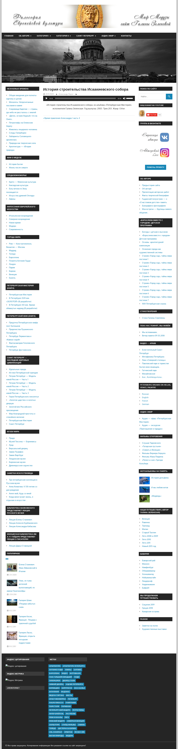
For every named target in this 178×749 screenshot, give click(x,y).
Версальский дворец (18, 448)
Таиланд (146, 525)
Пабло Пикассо (56, 703)
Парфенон (66, 706)
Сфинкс (81, 725)
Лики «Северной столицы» (154, 360)
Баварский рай (148, 560)
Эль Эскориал (55, 732)
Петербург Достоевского (20, 350)
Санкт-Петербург (85, 36)
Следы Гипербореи (17, 133)
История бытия (16, 164)
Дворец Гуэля (69, 681)
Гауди (76, 677)
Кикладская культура (18, 185)
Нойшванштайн (149, 577)
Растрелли (70, 714)
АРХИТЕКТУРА (54, 666)
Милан (145, 529)
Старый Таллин (149, 532)
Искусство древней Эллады (21, 195)
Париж (12, 267)
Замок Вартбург (16, 455)
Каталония (54, 692)
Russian (145, 394)
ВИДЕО (64, 673)
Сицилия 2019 (148, 604)
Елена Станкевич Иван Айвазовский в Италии (28, 568)
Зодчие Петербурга (74, 684)
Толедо (12, 254)
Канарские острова (150, 611)
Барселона (14, 257)
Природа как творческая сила (22, 143)
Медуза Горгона (56, 695)
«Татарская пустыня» (151, 446)
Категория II (62, 36)
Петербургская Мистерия (20, 294)
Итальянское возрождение (21, 215)
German (145, 404)
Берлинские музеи (17, 462)
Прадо (12, 438)
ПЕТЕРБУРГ (72, 699)
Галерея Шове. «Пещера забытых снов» (27, 603)
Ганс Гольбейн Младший (60, 677)
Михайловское (148, 373)
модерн (69, 736)
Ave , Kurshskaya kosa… (152, 377)
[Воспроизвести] (46, 98)
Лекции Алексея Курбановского (23, 523)
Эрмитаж (68, 732)
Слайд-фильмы (69, 725)
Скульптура (54, 725)
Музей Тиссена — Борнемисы (22, 441)
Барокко (77, 670)
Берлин (12, 271)
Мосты (69, 695)
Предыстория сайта (151, 185)
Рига (67, 717)
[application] (89, 98)
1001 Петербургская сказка (154, 303)
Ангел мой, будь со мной (20, 493)
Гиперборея (54, 681)
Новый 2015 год (149, 546)
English (145, 397)
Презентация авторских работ (155, 192)
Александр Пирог (66, 94)
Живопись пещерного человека (23, 129)
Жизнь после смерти (18, 167)
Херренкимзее (148, 584)
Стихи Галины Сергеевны (153, 318)
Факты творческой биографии (155, 195)
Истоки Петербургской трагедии (23, 372)
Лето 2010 (146, 539)
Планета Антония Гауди (19, 261)
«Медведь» (156, 496)
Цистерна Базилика (67, 728)
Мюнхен (145, 564)
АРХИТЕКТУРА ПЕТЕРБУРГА (74, 666)
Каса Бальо (79, 688)
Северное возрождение (19, 219)
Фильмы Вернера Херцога (153, 453)
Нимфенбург (147, 567)
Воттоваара (75, 673)
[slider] (130, 98)
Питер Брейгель (56, 714)
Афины (12, 199)
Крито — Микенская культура (22, 182)
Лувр (11, 445)
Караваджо (54, 688)
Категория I (43, 36)
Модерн (12, 226)
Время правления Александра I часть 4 (62, 118)
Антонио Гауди (56, 670)
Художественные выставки (154, 629)
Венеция (13, 274)
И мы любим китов (159, 487)
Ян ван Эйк (79, 732)
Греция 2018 (147, 608)
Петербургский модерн (59, 710)
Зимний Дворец (56, 684)
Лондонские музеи (17, 458)
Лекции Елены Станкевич (20, 519)
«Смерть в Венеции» (151, 450)
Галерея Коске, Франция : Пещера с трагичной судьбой (28, 620)
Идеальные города (17, 369)
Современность (16, 229)
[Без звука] (124, 98)
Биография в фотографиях (154, 205)
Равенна (146, 522)
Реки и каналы (55, 717)
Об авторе (24, 36)
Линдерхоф (147, 581)
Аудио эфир (108, 36)
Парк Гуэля (54, 706)
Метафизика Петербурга (153, 356)
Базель (12, 278)
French (145, 401)
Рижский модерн (57, 721)
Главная (8, 36)
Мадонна (65, 692)
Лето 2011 (146, 543)
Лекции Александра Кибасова (22, 526)
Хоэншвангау (148, 574)
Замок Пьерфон (16, 452)
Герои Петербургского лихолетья (24, 396)
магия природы (56, 736)
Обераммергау (148, 571)
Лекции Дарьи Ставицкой (20, 546)
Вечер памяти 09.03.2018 (153, 335)
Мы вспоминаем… (150, 332)
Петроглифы (78, 710)
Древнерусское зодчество (20, 465)
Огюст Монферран (57, 699)
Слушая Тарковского (151, 443)
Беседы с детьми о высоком (155, 232)
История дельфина (159, 477)
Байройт (145, 588)
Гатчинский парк (149, 370)
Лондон (12, 264)
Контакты (126, 36)
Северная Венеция (75, 721)
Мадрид (12, 250)
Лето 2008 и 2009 (150, 536)
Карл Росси (67, 688)
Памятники (71, 703)
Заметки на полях (150, 625)
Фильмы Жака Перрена (152, 456)
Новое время (15, 222)
